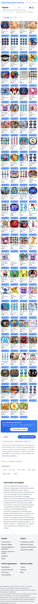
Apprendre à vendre (26, 544)
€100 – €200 (31, 470)
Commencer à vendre (27, 542)
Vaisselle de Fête (10, 12)
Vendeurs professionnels (28, 547)
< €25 (4, 470)
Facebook (23, 570)
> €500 (15, 474)
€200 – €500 (6, 474)
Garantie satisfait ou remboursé (7, 548)
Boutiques (4, 556)
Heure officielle (6, 575)
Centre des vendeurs (26, 550)
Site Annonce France (12, 2)
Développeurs (5, 567)
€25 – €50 (12, 470)
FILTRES (7, 17)
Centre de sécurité (7, 570)
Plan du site (5, 572)
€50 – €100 (21, 470)
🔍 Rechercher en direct (26, 437)
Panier (3, 558)
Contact (22, 567)
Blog (21, 572)
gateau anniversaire (15, 461)
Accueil (4, 12)
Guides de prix (6, 542)
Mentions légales (6, 544)
